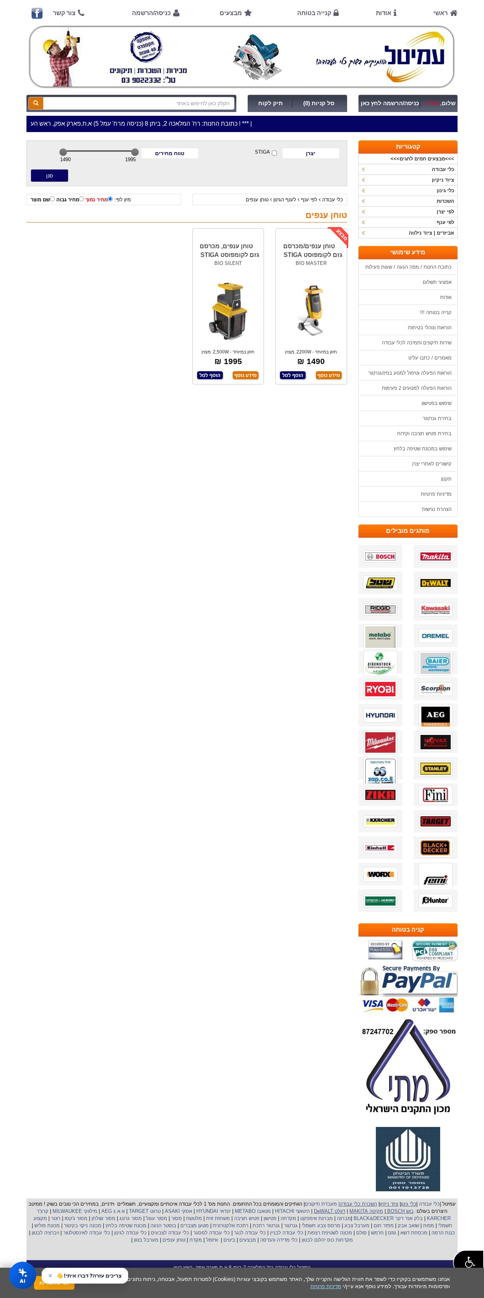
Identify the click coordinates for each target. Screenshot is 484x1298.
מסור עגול (155, 1218)
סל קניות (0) (318, 103)
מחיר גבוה (67, 199)
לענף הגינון (284, 199)
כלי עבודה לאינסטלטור (86, 1233)
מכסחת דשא (413, 1233)
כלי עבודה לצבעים (170, 1233)
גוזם (392, 1233)
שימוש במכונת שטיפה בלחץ (422, 448)
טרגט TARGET (144, 1211)
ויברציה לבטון (44, 1233)
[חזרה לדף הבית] (242, 57)
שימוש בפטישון (436, 403)
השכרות (445, 201)
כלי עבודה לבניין (285, 1233)
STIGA (262, 152)
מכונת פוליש (46, 1225)
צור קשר (64, 13)
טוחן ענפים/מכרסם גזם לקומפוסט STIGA (313, 250)
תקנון (446, 479)
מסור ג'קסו (75, 1218)
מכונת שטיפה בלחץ (125, 1225)
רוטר (55, 1218)
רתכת (242, 1225)
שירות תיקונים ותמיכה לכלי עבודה (416, 343)
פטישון (270, 1218)
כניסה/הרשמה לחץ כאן (390, 103)
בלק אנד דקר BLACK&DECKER (387, 1218)
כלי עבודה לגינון (130, 1233)
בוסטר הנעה (162, 1225)
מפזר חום (383, 1225)
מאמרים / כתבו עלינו (429, 358)
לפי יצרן (445, 212)
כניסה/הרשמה (151, 13)
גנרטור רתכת (265, 1225)
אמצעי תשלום (437, 282)
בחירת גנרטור (437, 418)
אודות (383, 13)
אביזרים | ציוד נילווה (431, 233)
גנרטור (290, 1225)
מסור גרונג (130, 1218)
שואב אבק (407, 1225)
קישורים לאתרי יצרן (431, 464)
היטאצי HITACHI (291, 1211)
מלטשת (194, 1218)
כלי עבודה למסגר (211, 1233)
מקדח (195, 1240)
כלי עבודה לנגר (250, 1233)
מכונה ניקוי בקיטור (81, 1225)
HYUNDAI (206, 1211)
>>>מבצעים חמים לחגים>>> (422, 159)
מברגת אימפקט (316, 1218)
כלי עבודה (332, 199)
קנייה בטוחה (314, 13)
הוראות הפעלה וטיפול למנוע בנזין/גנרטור (409, 373)
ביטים (229, 1240)
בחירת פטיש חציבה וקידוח (424, 433)
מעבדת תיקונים (321, 1204)
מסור (176, 1218)
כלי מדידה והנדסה (279, 1240)
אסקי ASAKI (177, 1211)
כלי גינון (445, 190)
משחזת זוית (217, 1218)
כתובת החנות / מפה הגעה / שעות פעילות (408, 267)
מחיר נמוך (96, 199)
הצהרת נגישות (436, 509)
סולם (361, 1233)
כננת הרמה (442, 1233)
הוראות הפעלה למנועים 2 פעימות (416, 388)
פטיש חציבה (246, 1218)
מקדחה (288, 1218)
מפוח (428, 1225)
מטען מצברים (194, 1225)
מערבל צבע (356, 1225)
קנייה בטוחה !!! (435, 312)
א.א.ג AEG (112, 1211)
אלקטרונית (224, 1225)
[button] (468, 1262)
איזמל (212, 1240)
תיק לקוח (270, 103)
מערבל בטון (145, 1240)
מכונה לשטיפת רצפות (329, 1233)
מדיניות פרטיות (436, 494)
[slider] (63, 152)
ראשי (440, 13)
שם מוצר (40, 199)
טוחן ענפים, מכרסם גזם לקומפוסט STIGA (229, 250)
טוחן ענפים (257, 199)
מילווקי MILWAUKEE (74, 1211)
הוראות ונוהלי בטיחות (429, 327)
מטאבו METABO (252, 1211)
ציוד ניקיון (443, 180)
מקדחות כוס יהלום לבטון (326, 1240)
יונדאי (225, 1211)
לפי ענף (309, 199)
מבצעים (231, 13)
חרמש (377, 1233)
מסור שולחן (102, 1218)
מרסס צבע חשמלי (320, 1225)
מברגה (344, 1218)
